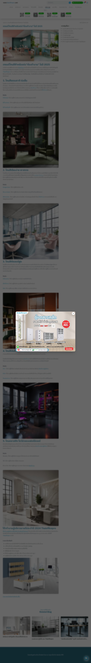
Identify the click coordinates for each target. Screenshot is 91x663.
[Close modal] (73, 313)
